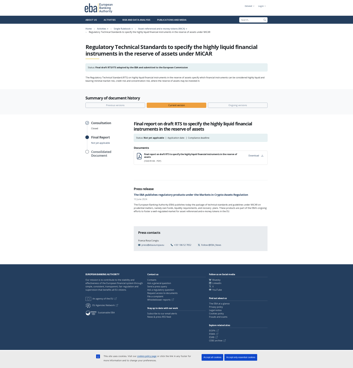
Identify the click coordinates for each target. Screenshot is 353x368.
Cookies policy (216, 313)
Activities (110, 19)
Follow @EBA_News (211, 244)
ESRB (211, 337)
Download (253, 155)
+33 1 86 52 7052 (182, 244)
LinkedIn (216, 283)
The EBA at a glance (219, 303)
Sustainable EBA (106, 312)
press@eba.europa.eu (152, 244)
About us (91, 19)
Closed (101, 125)
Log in (261, 6)
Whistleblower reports (159, 299)
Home (88, 28)
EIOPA (212, 330)
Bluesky (216, 279)
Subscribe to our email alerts (162, 313)
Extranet (248, 6)
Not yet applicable (100, 139)
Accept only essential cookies (240, 357)
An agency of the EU (103, 298)
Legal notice (215, 310)
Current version (176, 105)
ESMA (212, 333)
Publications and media (171, 19)
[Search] (265, 19)
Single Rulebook (122, 28)
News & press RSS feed (159, 316)
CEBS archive (215, 340)
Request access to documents (162, 293)
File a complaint (155, 296)
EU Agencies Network (103, 305)
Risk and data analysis (136, 19)
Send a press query (157, 286)
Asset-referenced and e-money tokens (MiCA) (161, 28)
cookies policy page (147, 356)
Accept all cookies (212, 357)
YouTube (217, 289)
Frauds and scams (218, 316)
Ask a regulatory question (160, 289)
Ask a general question (159, 283)
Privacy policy (216, 306)
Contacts (151, 279)
